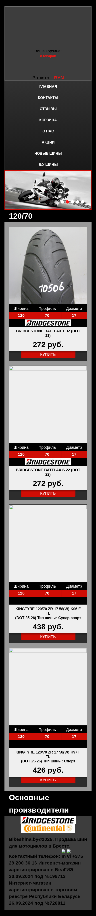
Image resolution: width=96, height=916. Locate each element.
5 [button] (82, 202)
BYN (59, 77)
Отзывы (48, 109)
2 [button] (67, 202)
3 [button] (72, 202)
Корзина (48, 120)
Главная (48, 87)
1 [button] (62, 202)
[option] (48, 190)
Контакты (48, 98)
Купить (48, 354)
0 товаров (48, 56)
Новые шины (48, 153)
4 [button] (77, 202)
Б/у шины (48, 165)
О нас (48, 131)
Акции (48, 142)
